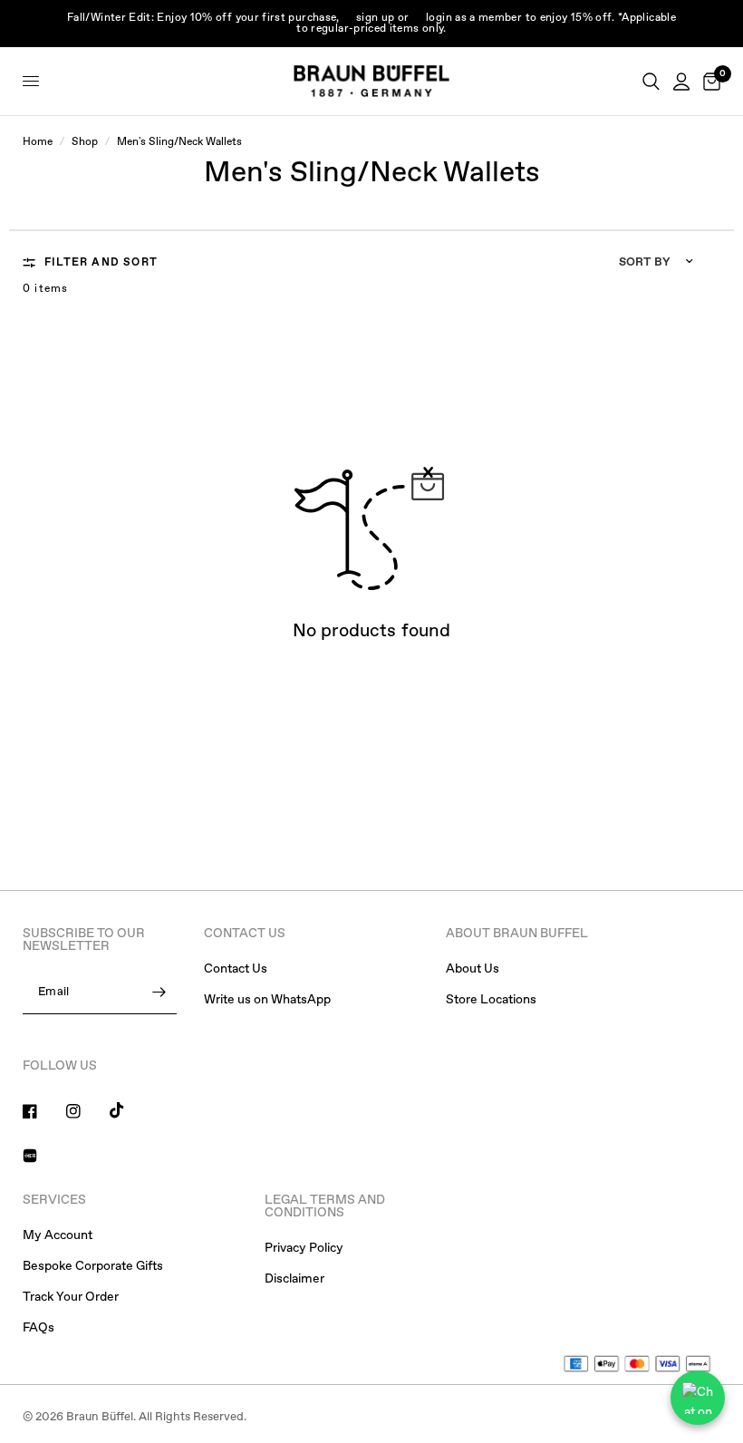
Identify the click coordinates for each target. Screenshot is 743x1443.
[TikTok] (130, 1110)
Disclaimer (294, 1279)
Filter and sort (101, 263)
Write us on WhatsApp (267, 1000)
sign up (375, 18)
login (439, 18)
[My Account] (681, 81)
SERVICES (54, 1200)
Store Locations (491, 1000)
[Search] (651, 81)
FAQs (38, 1328)
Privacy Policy (304, 1248)
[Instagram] (86, 1111)
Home (38, 142)
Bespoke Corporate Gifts (93, 1266)
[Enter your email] (158, 992)
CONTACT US (244, 933)
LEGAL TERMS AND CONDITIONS (325, 1206)
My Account (57, 1235)
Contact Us (235, 969)
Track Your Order (71, 1297)
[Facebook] (43, 1111)
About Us (472, 969)
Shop (85, 142)
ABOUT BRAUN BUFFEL (517, 933)
